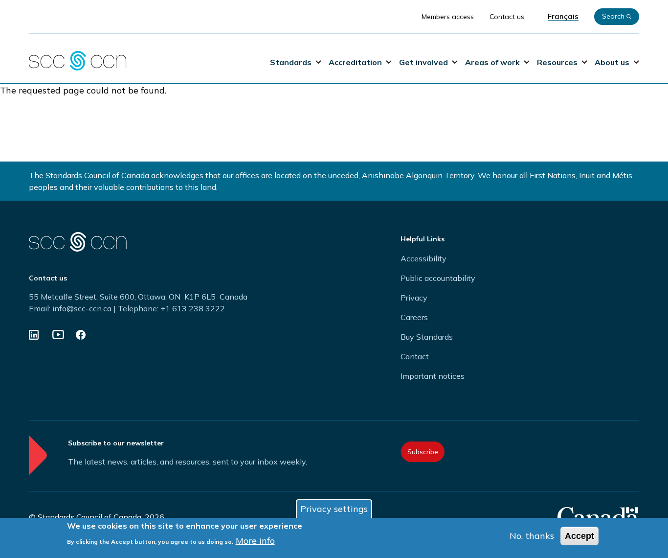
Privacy (414, 297)
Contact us (507, 16)
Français (563, 17)
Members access (448, 16)
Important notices (433, 376)
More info (255, 540)
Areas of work (492, 62)
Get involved (423, 62)
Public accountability (438, 278)
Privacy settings (334, 508)
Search (613, 16)
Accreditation (355, 62)
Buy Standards (427, 337)
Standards (291, 62)
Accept (579, 536)
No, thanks (532, 535)
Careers (414, 317)
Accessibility (423, 258)
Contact (415, 356)
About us (612, 62)
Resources (557, 62)
